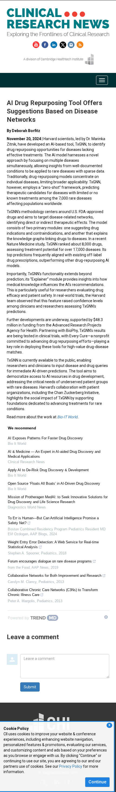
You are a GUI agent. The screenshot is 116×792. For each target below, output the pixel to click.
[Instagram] (72, 44)
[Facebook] (46, 44)
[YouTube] (37, 44)
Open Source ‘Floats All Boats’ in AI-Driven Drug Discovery (54, 483)
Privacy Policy (70, 766)
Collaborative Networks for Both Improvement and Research (54, 576)
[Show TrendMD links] (106, 617)
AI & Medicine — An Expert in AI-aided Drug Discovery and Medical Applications (54, 454)
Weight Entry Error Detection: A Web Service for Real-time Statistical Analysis (53, 544)
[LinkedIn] (54, 44)
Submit (30, 687)
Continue (97, 781)
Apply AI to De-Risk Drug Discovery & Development (48, 470)
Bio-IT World (67, 417)
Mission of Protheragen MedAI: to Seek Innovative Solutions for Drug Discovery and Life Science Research (58, 499)
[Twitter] (63, 44)
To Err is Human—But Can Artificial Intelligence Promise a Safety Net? (53, 520)
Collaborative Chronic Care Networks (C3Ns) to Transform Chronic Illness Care (53, 592)
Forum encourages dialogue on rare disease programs (50, 561)
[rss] (80, 44)
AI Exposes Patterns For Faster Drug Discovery (45, 438)
